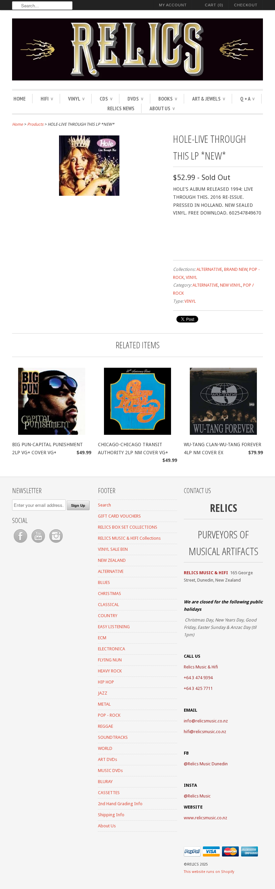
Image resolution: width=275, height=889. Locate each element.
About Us (162, 108)
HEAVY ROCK (110, 670)
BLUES (104, 582)
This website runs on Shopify (209, 872)
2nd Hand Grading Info (120, 803)
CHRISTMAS (109, 593)
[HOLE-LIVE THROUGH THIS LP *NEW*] (89, 194)
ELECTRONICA (111, 648)
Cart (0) (214, 5)
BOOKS (167, 98)
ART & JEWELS (208, 98)
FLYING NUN (110, 659)
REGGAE (105, 726)
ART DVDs (107, 759)
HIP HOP (106, 682)
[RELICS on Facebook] (21, 542)
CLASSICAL (108, 604)
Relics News (120, 108)
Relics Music (199, 795)
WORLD (105, 748)
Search (104, 505)
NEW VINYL (230, 285)
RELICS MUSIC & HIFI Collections (129, 538)
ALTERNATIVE (209, 269)
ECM (102, 637)
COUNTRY (107, 615)
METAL (104, 704)
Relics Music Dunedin (208, 763)
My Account (173, 5)
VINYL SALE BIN (113, 549)
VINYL (76, 98)
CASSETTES (109, 792)
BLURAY (105, 781)
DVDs (135, 98)
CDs (106, 98)
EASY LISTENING (114, 626)
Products (35, 124)
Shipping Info (111, 814)
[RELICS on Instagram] (56, 542)
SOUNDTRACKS (113, 737)
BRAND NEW (235, 269)
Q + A (247, 98)
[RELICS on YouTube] (39, 542)
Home (19, 98)
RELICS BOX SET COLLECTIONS (127, 527)
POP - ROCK (109, 715)
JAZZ (102, 693)
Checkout (246, 5)
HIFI (47, 98)
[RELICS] (137, 50)
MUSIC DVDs (110, 770)
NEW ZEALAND (112, 560)
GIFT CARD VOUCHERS (119, 516)
